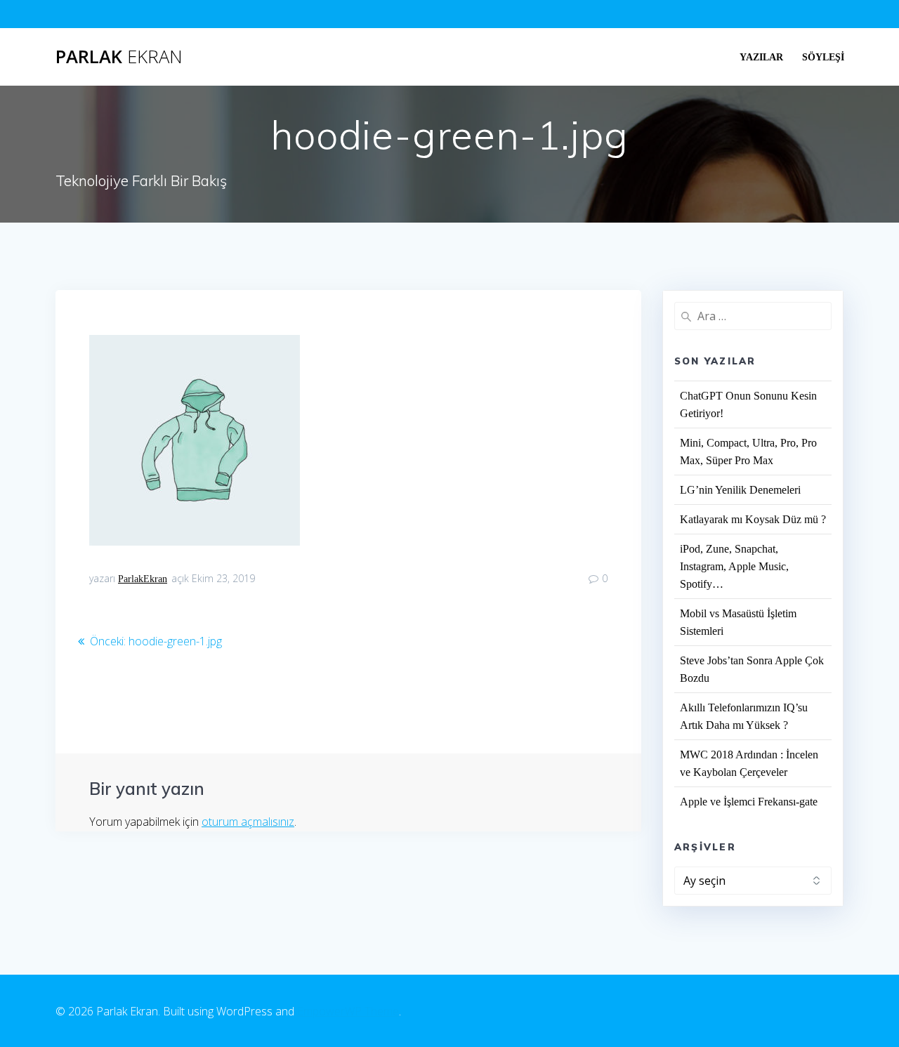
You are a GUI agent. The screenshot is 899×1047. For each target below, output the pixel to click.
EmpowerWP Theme (348, 1011)
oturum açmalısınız (248, 821)
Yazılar (761, 56)
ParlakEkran (142, 579)
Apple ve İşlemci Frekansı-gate (749, 802)
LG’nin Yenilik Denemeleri (740, 490)
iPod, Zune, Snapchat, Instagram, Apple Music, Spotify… (734, 566)
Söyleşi (823, 56)
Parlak (119, 57)
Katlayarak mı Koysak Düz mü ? (753, 519)
